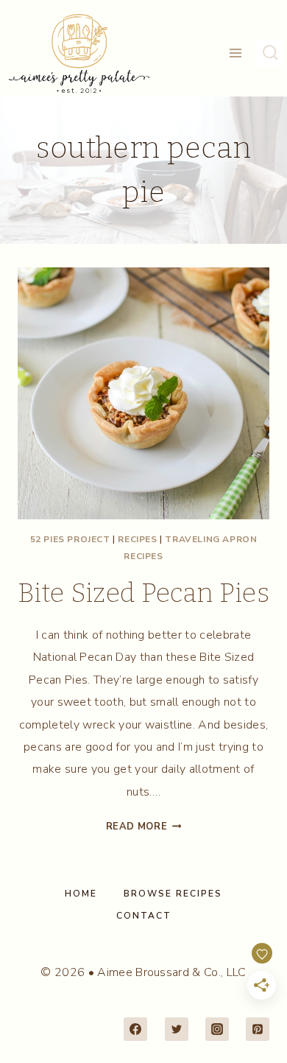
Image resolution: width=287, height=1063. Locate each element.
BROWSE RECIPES (173, 893)
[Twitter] (176, 1029)
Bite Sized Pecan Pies (143, 593)
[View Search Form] (270, 53)
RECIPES (137, 539)
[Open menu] (235, 53)
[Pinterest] (257, 1029)
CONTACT (143, 916)
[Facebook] (135, 1029)
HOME (81, 893)
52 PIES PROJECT (70, 539)
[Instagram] (217, 1029)
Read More (144, 826)
